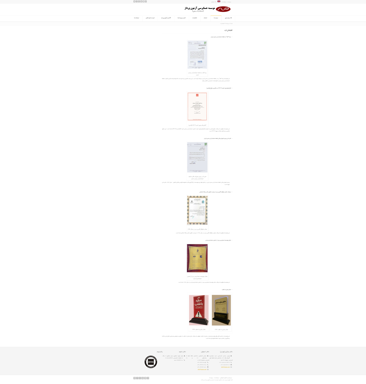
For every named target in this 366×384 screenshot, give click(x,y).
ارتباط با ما (224, 2)
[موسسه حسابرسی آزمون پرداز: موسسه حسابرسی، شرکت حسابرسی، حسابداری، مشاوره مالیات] (208, 12)
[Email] (134, 1)
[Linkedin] (141, 1)
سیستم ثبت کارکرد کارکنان (226, 377)
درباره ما (229, 2)
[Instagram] (143, 1)
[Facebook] (137, 1)
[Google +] (139, 1)
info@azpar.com (225, 367)
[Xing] (146, 1)
